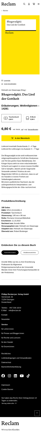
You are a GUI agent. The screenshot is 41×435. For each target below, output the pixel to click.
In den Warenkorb (22, 138)
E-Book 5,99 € (33, 118)
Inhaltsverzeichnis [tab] (29, 252)
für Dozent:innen (7, 346)
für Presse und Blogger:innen (12, 333)
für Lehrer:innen (7, 329)
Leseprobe (7, 80)
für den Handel (7, 342)
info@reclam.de (15, 310)
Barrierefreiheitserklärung (11, 367)
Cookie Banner (7, 389)
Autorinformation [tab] (10, 252)
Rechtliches (6, 354)
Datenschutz (6, 362)
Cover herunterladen (10, 84)
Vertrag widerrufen (8, 403)
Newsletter (5, 319)
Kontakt (4, 315)
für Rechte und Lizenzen (10, 338)
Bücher (5, 10)
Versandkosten (33, 129)
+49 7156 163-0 (15, 308)
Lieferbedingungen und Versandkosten (16, 358)
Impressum (5, 385)
